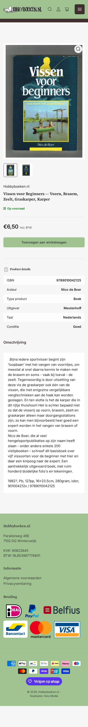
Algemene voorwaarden (22, 578)
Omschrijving (14, 342)
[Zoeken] (50, 9)
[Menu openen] (80, 9)
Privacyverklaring (17, 583)
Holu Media (51, 696)
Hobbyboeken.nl (16, 186)
